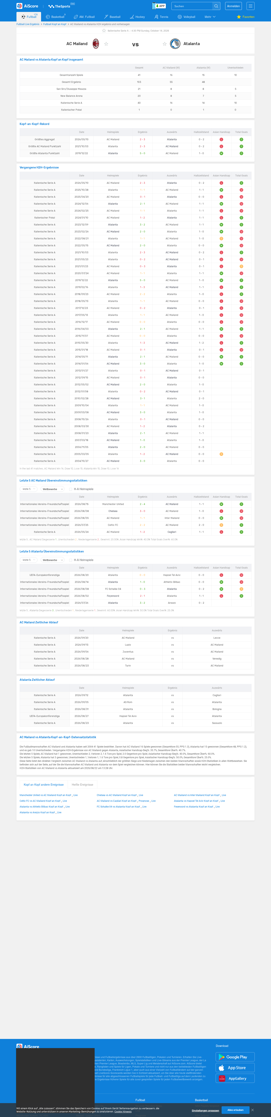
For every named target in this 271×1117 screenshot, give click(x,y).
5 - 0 (142, 153)
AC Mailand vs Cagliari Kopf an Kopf (116, 801)
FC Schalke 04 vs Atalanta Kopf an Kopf (118, 806)
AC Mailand (76, 43)
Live (75, 795)
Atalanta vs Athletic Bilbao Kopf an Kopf (41, 806)
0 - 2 (142, 259)
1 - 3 (142, 287)
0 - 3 (142, 266)
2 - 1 (142, 203)
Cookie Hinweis (123, 1111)
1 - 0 (142, 440)
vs (172, 637)
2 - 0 (142, 231)
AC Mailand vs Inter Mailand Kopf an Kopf (196, 795)
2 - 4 (142, 504)
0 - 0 (142, 322)
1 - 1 (142, 190)
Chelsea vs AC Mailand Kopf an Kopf (116, 795)
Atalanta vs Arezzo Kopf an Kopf (37, 812)
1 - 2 (142, 217)
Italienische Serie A (118, 30)
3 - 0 (142, 363)
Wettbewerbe (50, 489)
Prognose (144, 801)
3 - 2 (142, 224)
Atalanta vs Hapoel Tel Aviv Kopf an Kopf (196, 801)
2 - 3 (142, 139)
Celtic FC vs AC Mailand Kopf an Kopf (40, 801)
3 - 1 (142, 398)
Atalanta (192, 43)
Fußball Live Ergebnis (27, 24)
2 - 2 (142, 294)
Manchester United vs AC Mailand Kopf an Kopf (45, 795)
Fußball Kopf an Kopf (54, 24)
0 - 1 (142, 196)
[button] (210, 17)
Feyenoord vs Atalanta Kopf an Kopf (193, 806)
